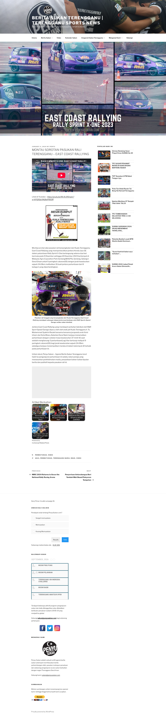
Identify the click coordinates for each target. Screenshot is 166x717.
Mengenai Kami (115, 38)
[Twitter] (50, 628)
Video (59, 38)
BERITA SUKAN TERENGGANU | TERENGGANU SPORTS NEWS (67, 20)
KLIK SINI (56, 545)
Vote (65, 540)
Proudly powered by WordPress (42, 712)
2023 (37, 458)
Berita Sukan (46, 38)
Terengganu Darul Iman (64, 458)
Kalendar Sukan (71, 38)
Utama (34, 38)
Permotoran (41, 455)
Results (55, 540)
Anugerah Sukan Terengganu (92, 38)
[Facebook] (42, 628)
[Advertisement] (61, 382)
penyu (52, 146)
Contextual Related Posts (40, 443)
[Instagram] (57, 628)
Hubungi (129, 38)
